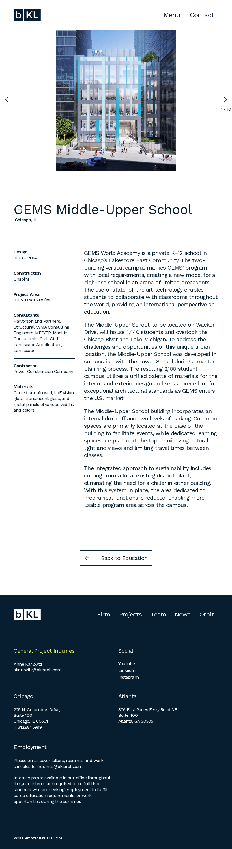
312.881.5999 (29, 727)
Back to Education (124, 558)
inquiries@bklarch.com (59, 766)
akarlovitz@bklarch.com (37, 669)
